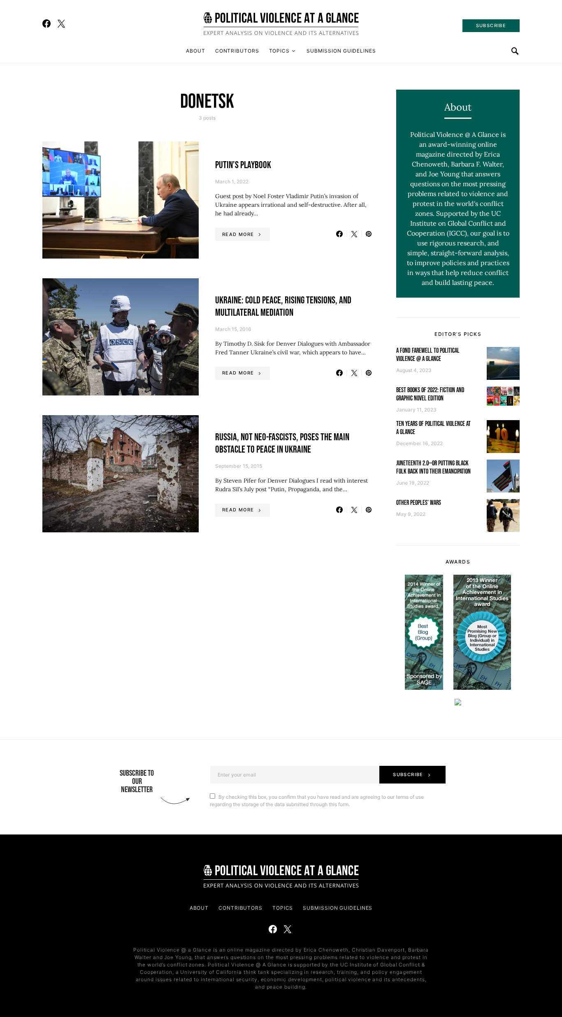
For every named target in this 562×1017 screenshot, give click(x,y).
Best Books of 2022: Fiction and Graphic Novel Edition (430, 394)
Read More (238, 234)
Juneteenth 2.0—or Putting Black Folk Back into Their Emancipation (433, 468)
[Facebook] (46, 23)
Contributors (237, 51)
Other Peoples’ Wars (418, 503)
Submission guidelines (341, 51)
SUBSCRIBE (491, 25)
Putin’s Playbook (243, 165)
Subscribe (408, 774)
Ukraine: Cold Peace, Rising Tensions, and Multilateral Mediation (283, 306)
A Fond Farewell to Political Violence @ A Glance (428, 355)
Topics (279, 51)
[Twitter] (61, 23)
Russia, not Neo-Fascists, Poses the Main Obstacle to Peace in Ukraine (282, 443)
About (195, 51)
